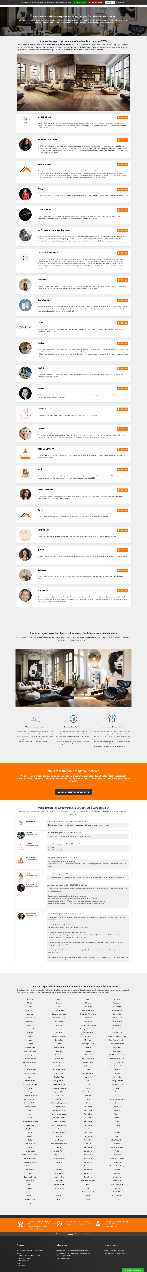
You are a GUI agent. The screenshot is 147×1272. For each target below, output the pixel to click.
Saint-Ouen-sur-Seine (117, 1066)
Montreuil (88, 1036)
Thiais (117, 1118)
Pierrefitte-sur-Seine (88, 1181)
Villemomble (117, 1155)
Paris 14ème (88, 1121)
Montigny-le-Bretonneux (88, 1025)
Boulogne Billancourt (30, 1062)
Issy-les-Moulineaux (59, 1069)
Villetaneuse (117, 1177)
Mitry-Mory (88, 1006)
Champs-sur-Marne (30, 1099)
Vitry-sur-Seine (117, 1195)
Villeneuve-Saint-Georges (117, 1166)
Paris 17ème (88, 1132)
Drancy (30, 1184)
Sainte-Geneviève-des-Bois (117, 1036)
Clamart (30, 1136)
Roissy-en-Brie (117, 1010)
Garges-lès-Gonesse (59, 1036)
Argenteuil (30, 1014)
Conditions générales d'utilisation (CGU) (28, 1255)
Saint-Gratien (117, 1047)
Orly (88, 1081)
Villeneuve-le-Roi (117, 1162)
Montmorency (88, 1032)
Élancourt (30, 1195)
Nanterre (88, 1047)
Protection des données (24, 1258)
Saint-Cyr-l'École (117, 1029)
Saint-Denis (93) (117, 1032)
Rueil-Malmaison (117, 1021)
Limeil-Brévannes (59, 1158)
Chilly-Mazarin (30, 1129)
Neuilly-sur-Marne (88, 1058)
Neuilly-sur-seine (88, 1062)
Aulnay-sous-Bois (30, 1029)
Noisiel (88, 1069)
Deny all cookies (96, 2)
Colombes (30, 1147)
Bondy (30, 1055)
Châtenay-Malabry (30, 1106)
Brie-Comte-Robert (30, 1073)
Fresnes (59, 1025)
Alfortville (30, 1003)
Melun (88, 999)
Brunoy (30, 1077)
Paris (88, 1103)
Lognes (59, 1166)
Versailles (117, 1143)
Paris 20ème (88, 1147)
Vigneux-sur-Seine (117, 1147)
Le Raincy (59, 1129)
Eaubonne (30, 1192)
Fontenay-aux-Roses (59, 1014)
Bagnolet (30, 1036)
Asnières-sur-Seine (30, 1018)
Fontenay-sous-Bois (59, 1018)
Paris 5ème (88, 1162)
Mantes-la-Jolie (59, 1184)
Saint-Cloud (117, 1025)
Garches (59, 1032)
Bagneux (30, 1032)
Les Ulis (59, 1147)
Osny (88, 1088)
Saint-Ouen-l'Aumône (117, 1062)
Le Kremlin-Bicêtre (59, 1106)
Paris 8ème (88, 1173)
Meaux (59, 1199)
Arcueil (30, 1010)
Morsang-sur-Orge (88, 1044)
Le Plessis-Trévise (59, 1121)
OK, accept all (81, 2)
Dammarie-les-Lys (30, 1177)
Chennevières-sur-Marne (30, 1121)
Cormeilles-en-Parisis (30, 1162)
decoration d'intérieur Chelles (64, 1258)
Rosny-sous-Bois (117, 1018)
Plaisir (88, 1184)
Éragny (30, 1203)
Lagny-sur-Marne (59, 1092)
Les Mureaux (59, 1140)
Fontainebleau (59, 1010)
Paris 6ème (88, 1166)
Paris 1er (88, 1143)
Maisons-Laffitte (59, 1177)
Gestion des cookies (23, 1260)
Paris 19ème (88, 1140)
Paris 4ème (88, 1158)
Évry (59, 1006)
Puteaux (117, 999)
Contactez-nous (21, 1265)
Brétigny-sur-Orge (30, 1069)
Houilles (59, 1066)
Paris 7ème (88, 1169)
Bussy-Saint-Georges (30, 1084)
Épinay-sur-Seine (30, 1199)
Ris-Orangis (117, 1006)
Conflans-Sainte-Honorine (30, 1155)
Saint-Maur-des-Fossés (117, 1055)
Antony (30, 1006)
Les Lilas (59, 1136)
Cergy (30, 1092)
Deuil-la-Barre (30, 1181)
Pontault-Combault (88, 1192)
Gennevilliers (59, 1040)
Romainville (117, 1014)
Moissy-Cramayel (88, 1010)
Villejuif (117, 1151)
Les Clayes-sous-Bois (59, 1132)
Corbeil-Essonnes (30, 1158)
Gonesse (59, 1051)
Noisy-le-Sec (88, 1077)
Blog (18, 1263)
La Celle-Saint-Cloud (59, 1084)
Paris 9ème (88, 1177)
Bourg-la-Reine (30, 1066)
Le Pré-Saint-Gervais (59, 1125)
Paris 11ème (88, 1110)
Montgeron (88, 1021)
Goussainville (59, 1055)
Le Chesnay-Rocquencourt (59, 1103)
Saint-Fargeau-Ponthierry (117, 1040)
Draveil (30, 1188)
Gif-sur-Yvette (59, 1047)
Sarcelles (117, 1073)
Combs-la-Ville (30, 1151)
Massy (59, 1192)
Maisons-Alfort (59, 1173)
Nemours (88, 1051)
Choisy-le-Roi (30, 1132)
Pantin (88, 1099)
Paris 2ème (88, 1151)
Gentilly (59, 1044)
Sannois (117, 1069)
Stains (117, 1103)
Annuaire (19, 1250)
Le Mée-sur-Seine (59, 1110)
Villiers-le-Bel (117, 1181)
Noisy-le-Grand (88, 1073)
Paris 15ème (88, 1125)
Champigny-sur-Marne (30, 1095)
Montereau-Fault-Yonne (88, 1014)
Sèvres (117, 1095)
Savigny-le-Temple (117, 1081)
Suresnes (117, 1110)
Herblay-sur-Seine (59, 1062)
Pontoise (88, 1195)
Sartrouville (117, 1077)
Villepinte (117, 1173)
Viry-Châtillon (117, 1192)
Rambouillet (117, 1003)
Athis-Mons (30, 1021)
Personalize (110, 2)
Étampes (59, 1003)
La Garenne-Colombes (59, 1088)
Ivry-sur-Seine (59, 1073)
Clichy (30, 1140)
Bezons (30, 1040)
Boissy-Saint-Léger (30, 1051)
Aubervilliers (30, 1025)
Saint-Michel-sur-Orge (117, 1058)
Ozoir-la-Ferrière (88, 1092)
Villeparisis (117, 1169)
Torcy (117, 1121)
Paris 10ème (88, 1106)
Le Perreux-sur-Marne (59, 1114)
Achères (30, 999)
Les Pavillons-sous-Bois (59, 1143)
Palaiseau (88, 1095)
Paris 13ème (88, 1118)
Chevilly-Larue (30, 1125)
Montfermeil (88, 1018)
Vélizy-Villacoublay (117, 1140)
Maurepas (59, 1195)
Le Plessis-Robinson (59, 1118)
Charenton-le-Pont (30, 1103)
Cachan (30, 1088)
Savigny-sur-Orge (117, 1084)
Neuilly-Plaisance (88, 1055)
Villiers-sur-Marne (117, 1184)
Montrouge (88, 1040)
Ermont (59, 999)
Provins (88, 1199)
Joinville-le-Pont (59, 1077)
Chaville (30, 1118)
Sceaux (117, 1088)
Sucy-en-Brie (117, 1106)
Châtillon (30, 1110)
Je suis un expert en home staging (73, 792)
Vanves (117, 1136)
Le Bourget (59, 1099)
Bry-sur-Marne (30, 1081)
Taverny (117, 1114)
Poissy (88, 1188)
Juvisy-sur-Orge (59, 1081)
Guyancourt (59, 1058)
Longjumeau (59, 1169)
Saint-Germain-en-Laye (117, 1044)
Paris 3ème (88, 1155)
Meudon (88, 1003)
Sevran (117, 1092)
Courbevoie (30, 1169)
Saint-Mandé (117, 1051)
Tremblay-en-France (117, 1129)
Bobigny (30, 1044)
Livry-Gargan (59, 1162)
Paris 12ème (88, 1114)
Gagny (59, 1029)
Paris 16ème (88, 1129)
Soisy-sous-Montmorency (117, 1099)
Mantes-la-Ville (59, 1188)
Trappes (117, 1125)
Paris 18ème (88, 1136)
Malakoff (59, 1181)
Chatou (30, 1114)
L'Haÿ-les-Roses (59, 1155)
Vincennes (117, 1188)
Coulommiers (30, 1166)
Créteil (30, 1173)
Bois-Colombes (30, 1047)
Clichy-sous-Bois (30, 1143)
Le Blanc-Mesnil (59, 1095)
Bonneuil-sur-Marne (30, 1058)
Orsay (88, 1084)
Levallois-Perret (59, 1151)
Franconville (59, 1021)
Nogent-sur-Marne (88, 1066)
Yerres (117, 1199)
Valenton (117, 1132)
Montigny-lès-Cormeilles (88, 1029)
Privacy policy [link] (120, 2)
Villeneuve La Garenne (117, 1158)
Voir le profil (123, 117)
